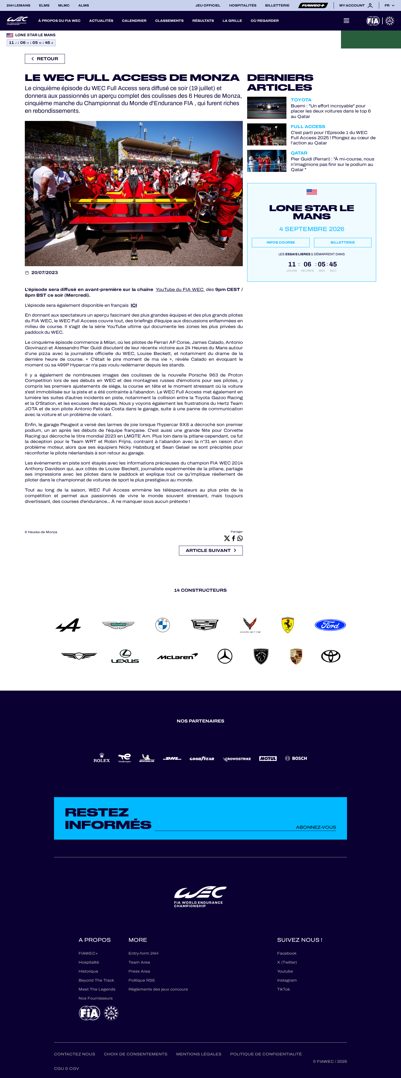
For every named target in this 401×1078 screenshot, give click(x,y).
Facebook (287, 953)
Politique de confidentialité (266, 1054)
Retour (47, 58)
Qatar (299, 153)
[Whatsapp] (240, 538)
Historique (88, 971)
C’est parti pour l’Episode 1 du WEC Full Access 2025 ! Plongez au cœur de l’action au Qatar (333, 138)
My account (352, 5)
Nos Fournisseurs (96, 998)
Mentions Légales (199, 1054)
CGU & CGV (66, 1068)
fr (387, 5)
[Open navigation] (346, 20)
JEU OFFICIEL (207, 5)
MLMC (64, 5)
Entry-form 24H (143, 953)
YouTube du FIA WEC (180, 289)
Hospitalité (89, 962)
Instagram (287, 980)
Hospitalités (242, 5)
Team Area (139, 962)
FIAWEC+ (88, 953)
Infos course (281, 242)
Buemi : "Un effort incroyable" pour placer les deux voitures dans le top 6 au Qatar (331, 111)
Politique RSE (141, 980)
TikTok (283, 989)
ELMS (44, 5)
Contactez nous (74, 1054)
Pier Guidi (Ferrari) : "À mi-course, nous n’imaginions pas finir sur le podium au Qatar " (332, 164)
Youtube (285, 971)
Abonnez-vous (316, 827)
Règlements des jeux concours (158, 989)
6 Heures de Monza (41, 532)
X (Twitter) (287, 962)
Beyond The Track (96, 980)
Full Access (308, 126)
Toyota (301, 99)
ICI (134, 305)
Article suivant (208, 550)
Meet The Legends (97, 989)
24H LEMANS (18, 5)
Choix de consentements (135, 1054)
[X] (227, 538)
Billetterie (277, 5)
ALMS (83, 5)
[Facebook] (233, 538)
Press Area (139, 971)
